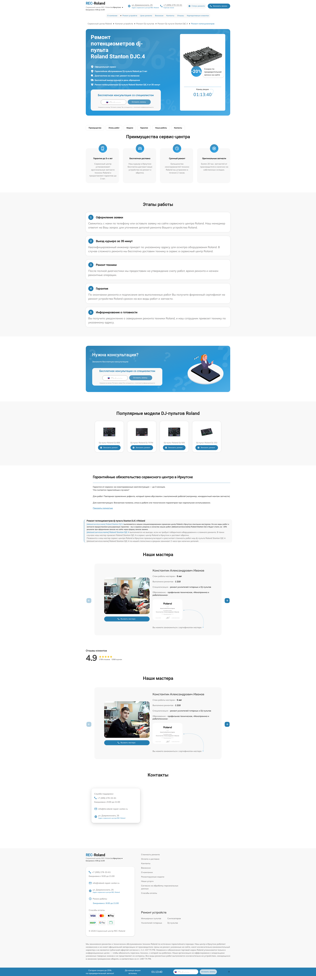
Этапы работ (114, 128)
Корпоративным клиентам (198, 15)
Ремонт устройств (129, 15)
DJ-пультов (172, 923)
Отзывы (180, 15)
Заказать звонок (220, 6)
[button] (227, 600)
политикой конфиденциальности (144, 107)
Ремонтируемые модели (152, 876)
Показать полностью (103, 508)
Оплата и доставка (150, 859)
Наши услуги (147, 881)
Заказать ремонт (110, 447)
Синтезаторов (174, 918)
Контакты (170, 15)
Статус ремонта (198, 6)
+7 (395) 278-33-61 (172, 5)
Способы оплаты (149, 893)
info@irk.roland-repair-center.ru (113, 809)
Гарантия (144, 128)
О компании (112, 15)
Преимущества (95, 128)
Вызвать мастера (128, 619)
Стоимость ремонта (150, 854)
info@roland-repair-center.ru (106, 883)
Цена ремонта (146, 15)
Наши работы (161, 128)
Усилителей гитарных (151, 923)
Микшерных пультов (151, 918)
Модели (130, 128)
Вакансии (159, 15)
